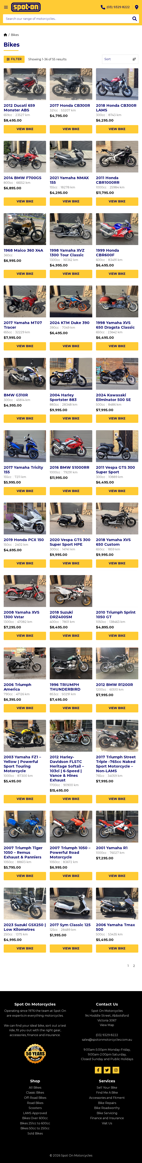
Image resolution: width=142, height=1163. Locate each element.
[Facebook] (98, 1070)
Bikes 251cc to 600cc (35, 1123)
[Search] (134, 18)
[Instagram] (116, 1070)
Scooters (35, 1108)
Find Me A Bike (107, 1092)
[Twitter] (107, 1070)
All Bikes (35, 1087)
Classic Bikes (35, 1092)
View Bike (25, 129)
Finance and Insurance (107, 1118)
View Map (107, 1025)
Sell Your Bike (107, 1087)
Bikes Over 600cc (35, 1118)
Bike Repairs (107, 1103)
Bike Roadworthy (107, 1108)
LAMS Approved (35, 1113)
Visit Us (107, 1123)
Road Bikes (35, 1103)
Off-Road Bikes (35, 1098)
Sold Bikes (35, 1133)
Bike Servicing (107, 1113)
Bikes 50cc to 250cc (35, 1128)
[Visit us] (136, 7)
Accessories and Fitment (107, 1098)
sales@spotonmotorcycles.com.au (107, 1039)
